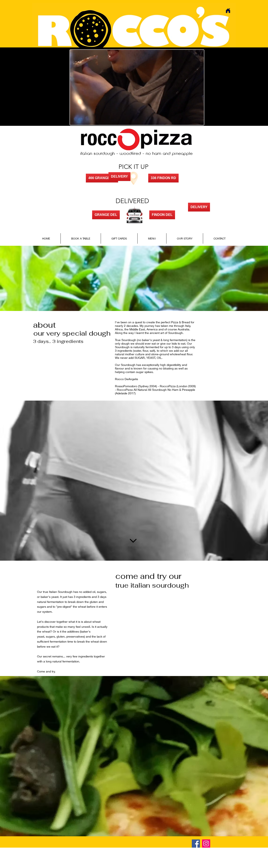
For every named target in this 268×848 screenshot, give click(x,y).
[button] (198, 120)
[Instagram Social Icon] (206, 843)
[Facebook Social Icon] (196, 843)
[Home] (228, 10)
